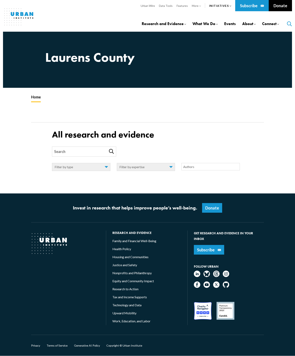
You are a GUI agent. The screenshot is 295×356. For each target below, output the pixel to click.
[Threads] (216, 276)
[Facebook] (197, 286)
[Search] (111, 151)
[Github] (226, 286)
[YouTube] (206, 286)
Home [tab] (36, 97)
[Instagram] (226, 276)
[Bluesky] (206, 276)
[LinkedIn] (197, 276)
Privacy (35, 345)
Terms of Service (57, 345)
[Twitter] (216, 286)
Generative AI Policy (87, 345)
